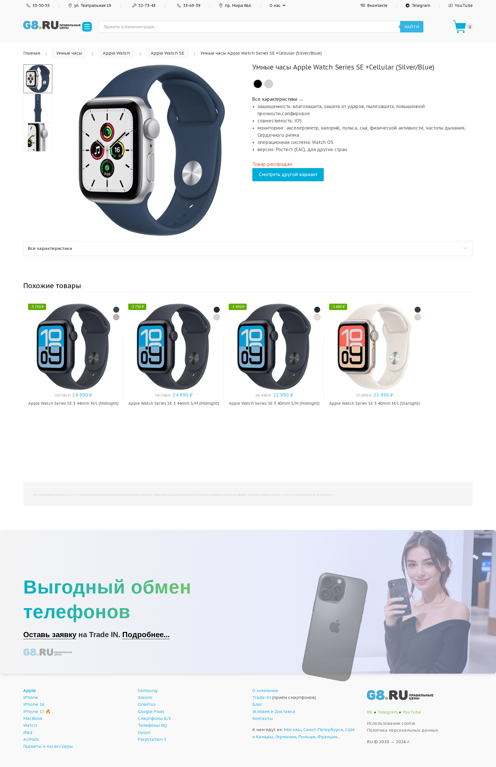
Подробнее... (146, 634)
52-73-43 (147, 5)
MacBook (32, 718)
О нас (275, 5)
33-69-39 (191, 5)
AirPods (31, 739)
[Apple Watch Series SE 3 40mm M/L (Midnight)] (417, 310)
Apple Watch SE (167, 53)
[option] (152, 150)
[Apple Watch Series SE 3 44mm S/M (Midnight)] (217, 310)
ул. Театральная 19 (92, 5)
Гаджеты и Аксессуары (48, 746)
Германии (285, 736)
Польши (306, 736)
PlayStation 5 (152, 739)
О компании (265, 690)
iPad (27, 732)
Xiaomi (145, 697)
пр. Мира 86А (238, 5)
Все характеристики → (277, 99)
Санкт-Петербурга (323, 729)
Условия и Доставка (273, 711)
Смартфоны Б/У (154, 718)
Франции (327, 736)
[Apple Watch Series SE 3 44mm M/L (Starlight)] (116, 317)
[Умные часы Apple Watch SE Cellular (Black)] (257, 84)
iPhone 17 (33, 711)
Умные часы (69, 53)
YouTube (464, 5)
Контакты (262, 718)
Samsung (147, 690)
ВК (370, 712)
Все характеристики (50, 248)
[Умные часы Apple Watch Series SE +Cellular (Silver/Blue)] (268, 84)
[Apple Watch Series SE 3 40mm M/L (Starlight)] (417, 317)
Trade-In (261, 697)
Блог (257, 704)
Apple (29, 690)
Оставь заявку (49, 634)
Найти (411, 26)
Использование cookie (391, 723)
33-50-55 (41, 5)
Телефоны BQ (152, 725)
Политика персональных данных (402, 730)
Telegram (421, 5)
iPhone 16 (33, 704)
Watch (30, 725)
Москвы (292, 729)
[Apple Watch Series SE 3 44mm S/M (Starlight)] (217, 317)
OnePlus (147, 704)
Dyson (144, 732)
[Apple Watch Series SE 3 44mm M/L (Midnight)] (116, 310)
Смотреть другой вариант (288, 174)
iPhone (30, 697)
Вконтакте (377, 5)
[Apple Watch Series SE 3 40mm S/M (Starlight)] (317, 317)
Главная (31, 53)
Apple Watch (116, 53)
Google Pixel (151, 711)
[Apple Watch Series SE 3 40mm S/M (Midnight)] (317, 310)
